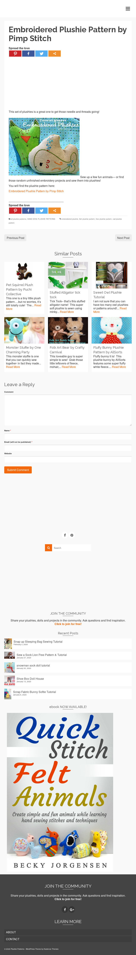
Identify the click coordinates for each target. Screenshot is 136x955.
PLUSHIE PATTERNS (46, 219)
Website (8, 453)
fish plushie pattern (87, 219)
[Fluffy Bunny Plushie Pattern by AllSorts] (112, 330)
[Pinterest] (15, 53)
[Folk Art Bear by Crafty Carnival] (68, 330)
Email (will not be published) (18, 442)
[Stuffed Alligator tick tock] (68, 275)
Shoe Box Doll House (30, 678)
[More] (54, 53)
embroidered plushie (69, 219)
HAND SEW (32, 219)
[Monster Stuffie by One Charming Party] (24, 330)
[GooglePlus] (72, 909)
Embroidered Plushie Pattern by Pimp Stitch (36, 191)
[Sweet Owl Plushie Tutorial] (112, 275)
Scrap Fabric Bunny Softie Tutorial (34, 692)
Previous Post (15, 238)
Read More (67, 312)
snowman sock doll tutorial (33, 665)
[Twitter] (41, 53)
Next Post (123, 238)
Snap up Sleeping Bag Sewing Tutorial (38, 641)
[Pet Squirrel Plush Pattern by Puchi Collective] (24, 271)
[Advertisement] (68, 85)
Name (7, 430)
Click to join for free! (68, 624)
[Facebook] (28, 53)
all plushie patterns (18, 219)
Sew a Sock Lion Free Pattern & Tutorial (42, 655)
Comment (8, 392)
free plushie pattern (104, 219)
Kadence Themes (51, 949)
